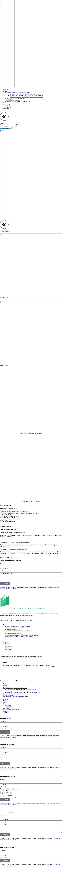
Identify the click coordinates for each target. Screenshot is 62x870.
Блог (7, 645)
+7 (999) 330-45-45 (5, 128)
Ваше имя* (3, 564)
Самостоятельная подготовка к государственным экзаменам (26, 97)
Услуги (5, 625)
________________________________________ (19, 632)
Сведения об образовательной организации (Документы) (15, 675)
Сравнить (6, 712)
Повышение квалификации (9, 797)
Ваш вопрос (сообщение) (7, 573)
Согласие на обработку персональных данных (19, 636)
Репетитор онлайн (7, 793)
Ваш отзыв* (3, 824)
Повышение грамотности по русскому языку (18, 101)
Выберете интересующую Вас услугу (10, 789)
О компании (9, 646)
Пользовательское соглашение (14, 633)
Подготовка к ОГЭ (7, 792)
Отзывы (8, 105)
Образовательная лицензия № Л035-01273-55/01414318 (15, 677)
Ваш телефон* (4, 568)
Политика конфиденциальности (9, 672)
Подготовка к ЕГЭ (7, 790)
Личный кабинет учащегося (7, 127)
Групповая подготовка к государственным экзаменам (24, 94)
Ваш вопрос (3, 757)
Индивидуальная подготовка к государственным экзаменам (26, 95)
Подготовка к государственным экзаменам (18, 92)
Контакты (9, 650)
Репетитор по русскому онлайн (15, 98)
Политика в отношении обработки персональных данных (22, 635)
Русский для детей (7, 795)
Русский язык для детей (13, 100)
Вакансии (9, 107)
